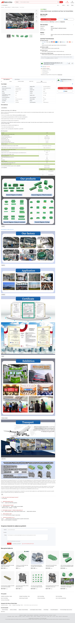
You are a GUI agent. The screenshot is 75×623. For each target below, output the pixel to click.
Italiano (32, 616)
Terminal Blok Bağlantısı (54, 609)
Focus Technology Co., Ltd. (37, 618)
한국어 (45, 616)
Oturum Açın (60, 74)
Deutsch (35, 616)
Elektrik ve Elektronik (8, 7)
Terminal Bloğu (46, 609)
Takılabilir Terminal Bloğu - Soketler (6, 596)
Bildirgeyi (25, 615)
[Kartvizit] (72, 83)
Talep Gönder (48, 19)
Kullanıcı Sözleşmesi (30, 615)
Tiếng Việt (60, 616)
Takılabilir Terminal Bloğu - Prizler (24, 596)
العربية (42, 616)
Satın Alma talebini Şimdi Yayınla (28, 543)
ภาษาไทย (53, 616)
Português (19, 616)
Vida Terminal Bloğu (59, 596)
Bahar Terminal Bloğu (4, 598)
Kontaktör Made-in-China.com (44, 615)
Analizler (54, 615)
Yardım (63, 5)
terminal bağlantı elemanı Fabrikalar (35, 609)
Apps (68, 5)
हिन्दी (50, 616)
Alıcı (58, 5)
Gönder (9, 543)
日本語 (48, 616)
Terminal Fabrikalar (5, 609)
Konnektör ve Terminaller (15, 7)
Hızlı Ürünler (50, 615)
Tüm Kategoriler (4, 5)
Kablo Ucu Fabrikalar (13, 609)
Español (16, 616)
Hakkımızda (21, 615)
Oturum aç (72, 2)
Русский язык (28, 616)
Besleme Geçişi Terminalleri (23, 598)
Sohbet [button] (66, 19)
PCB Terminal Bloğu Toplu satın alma (66, 609)
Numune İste (62, 21)
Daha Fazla (3, 611)
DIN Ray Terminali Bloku (41, 598)
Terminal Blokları (22, 7)
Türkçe (57, 616)
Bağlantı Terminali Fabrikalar (23, 609)
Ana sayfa (2, 7)
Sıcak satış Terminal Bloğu (5, 599)
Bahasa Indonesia (65, 616)
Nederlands (38, 616)
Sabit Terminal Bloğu (41, 596)
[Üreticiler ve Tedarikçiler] (6, 2)
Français (23, 616)
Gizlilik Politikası (36, 615)
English (13, 616)
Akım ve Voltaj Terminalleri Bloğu (61, 598)
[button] (52, 81)
